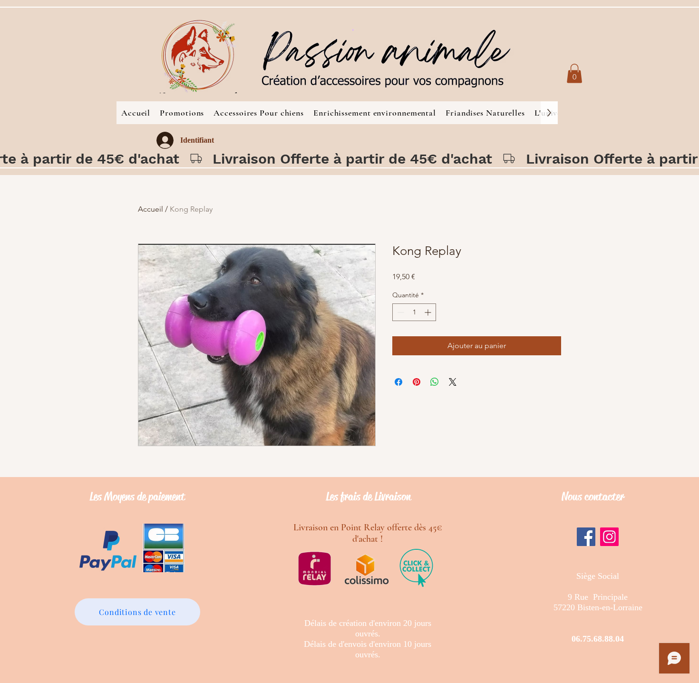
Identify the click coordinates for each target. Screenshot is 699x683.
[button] (574, 73)
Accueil (150, 209)
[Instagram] (609, 536)
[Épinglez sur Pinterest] (416, 382)
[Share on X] (452, 382)
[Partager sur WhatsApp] (434, 382)
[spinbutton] (414, 312)
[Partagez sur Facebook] (398, 382)
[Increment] (429, 312)
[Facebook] (586, 536)
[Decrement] (400, 312)
